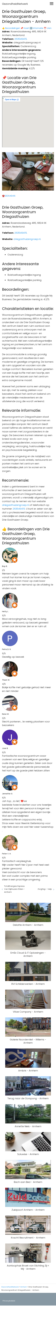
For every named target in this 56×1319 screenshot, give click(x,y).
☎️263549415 (8, 195)
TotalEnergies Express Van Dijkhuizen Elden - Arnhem (14, 889)
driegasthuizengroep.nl (27, 239)
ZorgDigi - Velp (45, 889)
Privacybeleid (9, 1301)
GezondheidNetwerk (15, 4)
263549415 (20, 39)
